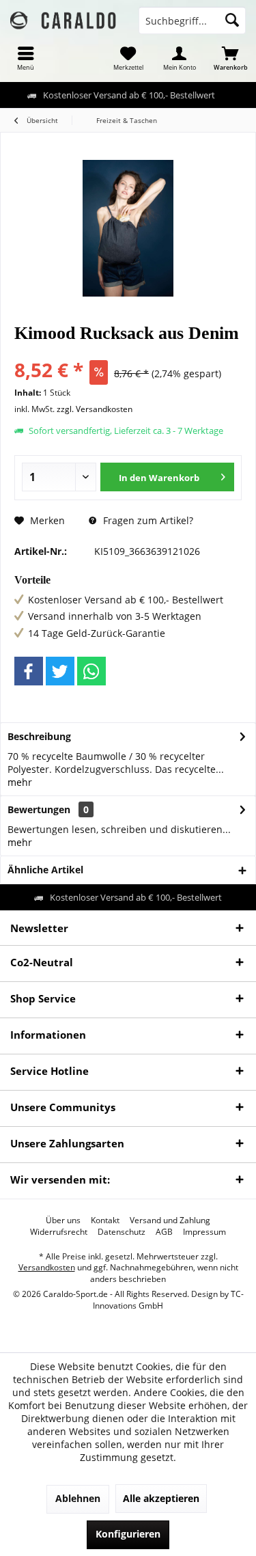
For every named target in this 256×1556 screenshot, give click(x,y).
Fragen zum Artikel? (146, 520)
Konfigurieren (128, 1533)
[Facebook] (28, 671)
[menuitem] (25, 58)
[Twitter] (60, 671)
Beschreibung (39, 736)
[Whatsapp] (91, 671)
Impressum (204, 1232)
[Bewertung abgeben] (128, 351)
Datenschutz (121, 1232)
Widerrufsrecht (58, 1232)
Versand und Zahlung (170, 1220)
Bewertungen (39, 809)
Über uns (63, 1220)
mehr (20, 782)
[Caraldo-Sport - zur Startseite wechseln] (64, 20)
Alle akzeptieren (161, 1498)
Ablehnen (77, 1498)
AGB (164, 1232)
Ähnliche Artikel (45, 869)
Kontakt (105, 1220)
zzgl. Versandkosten (94, 409)
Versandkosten (46, 1267)
